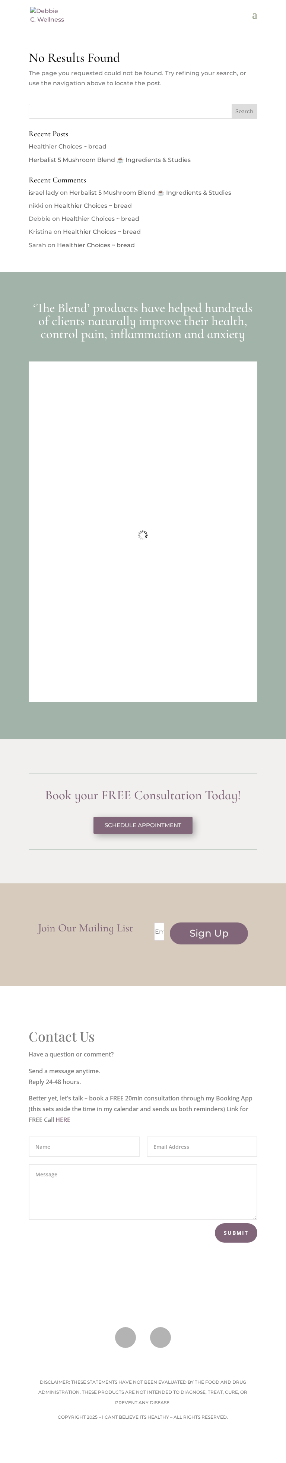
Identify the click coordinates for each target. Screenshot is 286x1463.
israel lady (43, 192)
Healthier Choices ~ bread (68, 146)
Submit (236, 1232)
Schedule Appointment (143, 825)
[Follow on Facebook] (125, 1337)
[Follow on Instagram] (160, 1337)
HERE (62, 1120)
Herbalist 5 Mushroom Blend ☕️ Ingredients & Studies (110, 159)
